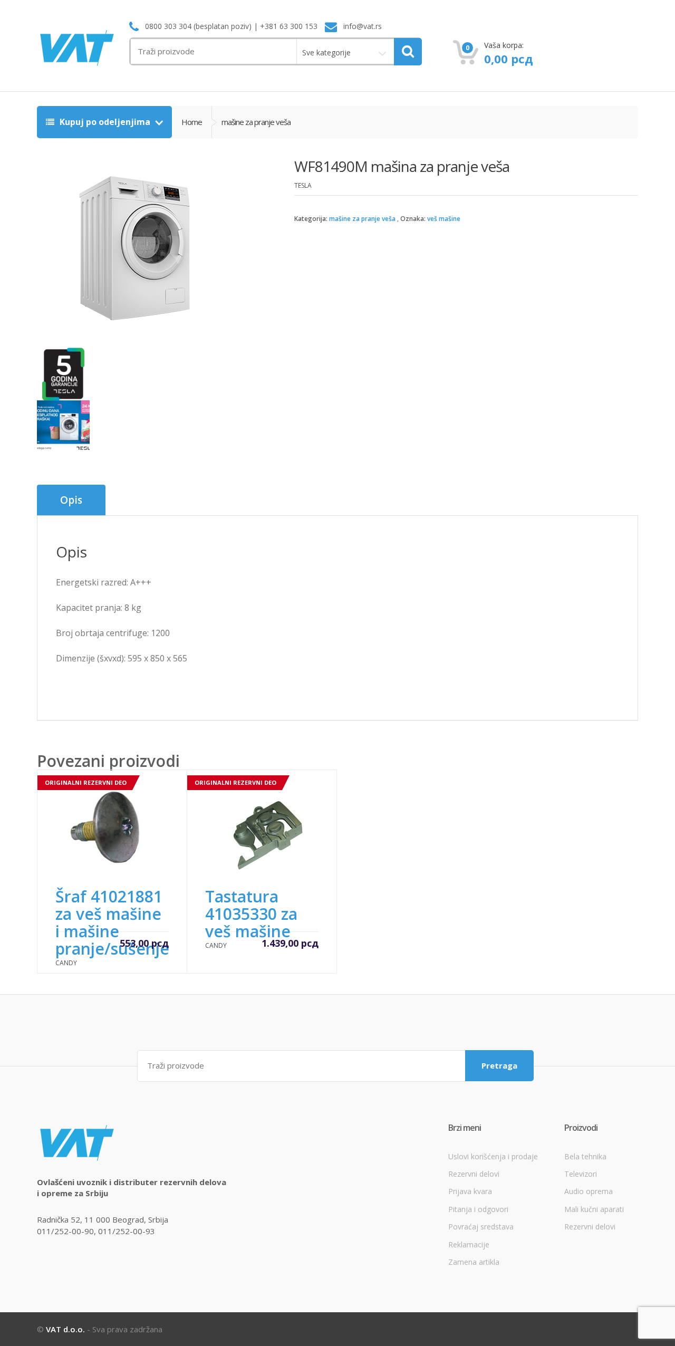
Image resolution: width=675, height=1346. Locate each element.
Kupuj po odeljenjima (104, 122)
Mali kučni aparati (594, 1209)
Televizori (580, 1174)
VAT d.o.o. (65, 1329)
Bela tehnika (585, 1156)
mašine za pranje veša (362, 218)
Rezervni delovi (473, 1174)
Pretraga (499, 1065)
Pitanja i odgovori (478, 1209)
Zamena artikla (473, 1262)
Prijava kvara (470, 1191)
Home (191, 122)
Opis (71, 500)
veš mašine (443, 218)
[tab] (71, 500)
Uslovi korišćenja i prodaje (493, 1156)
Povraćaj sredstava (481, 1227)
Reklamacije (468, 1244)
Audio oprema (588, 1191)
